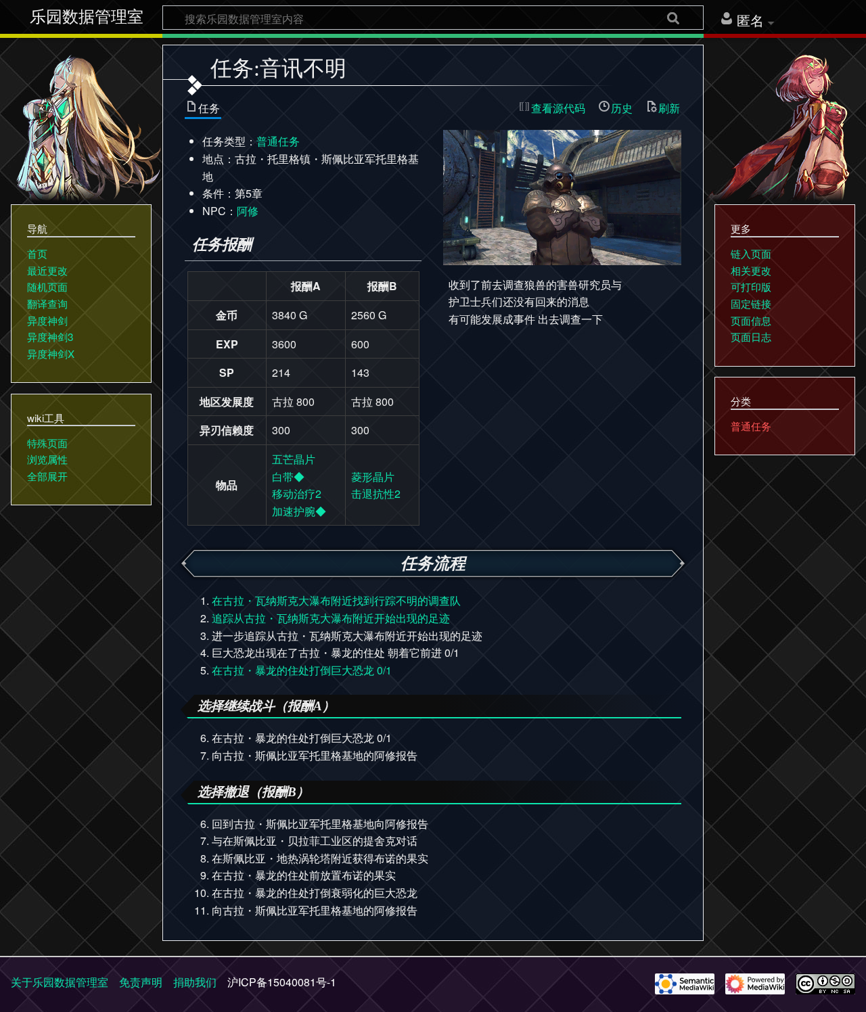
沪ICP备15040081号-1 (281, 982)
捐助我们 (194, 982)
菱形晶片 (372, 476)
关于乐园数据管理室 (59, 982)
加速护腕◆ (299, 511)
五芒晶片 (293, 459)
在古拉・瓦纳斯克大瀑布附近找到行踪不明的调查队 (336, 600)
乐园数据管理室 (86, 17)
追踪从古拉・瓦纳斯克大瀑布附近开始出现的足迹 (331, 618)
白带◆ (288, 476)
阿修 (247, 210)
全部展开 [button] (47, 476)
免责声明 (140, 982)
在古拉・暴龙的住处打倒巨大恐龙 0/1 (302, 670)
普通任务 (278, 141)
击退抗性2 (376, 493)
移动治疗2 (296, 493)
